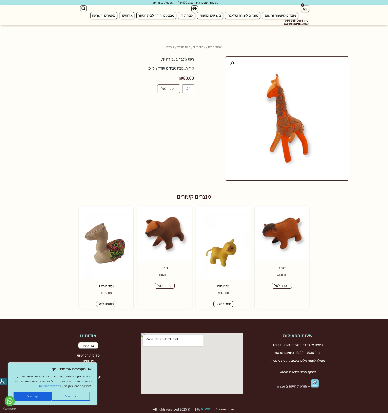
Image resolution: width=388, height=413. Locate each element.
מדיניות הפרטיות (49, 386)
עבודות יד (199, 47)
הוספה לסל (168, 88)
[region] (52, 383)
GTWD (205, 409)
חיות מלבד (184, 47)
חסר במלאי (223, 304)
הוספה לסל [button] (282, 285)
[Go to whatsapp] (10, 401)
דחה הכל (70, 396)
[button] (232, 63)
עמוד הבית (215, 47)
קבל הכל (32, 396)
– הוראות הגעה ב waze (294, 386)
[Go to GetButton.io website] (9, 409)
